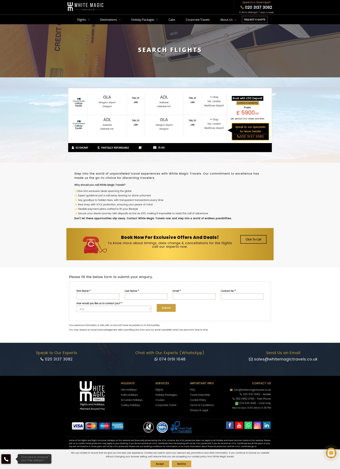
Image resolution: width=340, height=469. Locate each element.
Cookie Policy (198, 400)
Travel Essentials (200, 395)
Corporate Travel (165, 405)
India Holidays (129, 395)
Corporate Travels (198, 20)
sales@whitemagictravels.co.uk (285, 359)
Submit (166, 308)
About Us (226, 20)
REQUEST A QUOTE (254, 19)
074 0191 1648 (172, 359)
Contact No (228, 291)
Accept (160, 463)
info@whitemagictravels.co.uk (252, 390)
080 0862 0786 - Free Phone (253, 399)
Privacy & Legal (199, 410)
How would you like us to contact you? (99, 303)
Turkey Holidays (130, 405)
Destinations (108, 20)
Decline (181, 463)
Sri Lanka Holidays (132, 400)
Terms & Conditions (202, 405)
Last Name (132, 291)
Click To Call (253, 239)
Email (177, 291)
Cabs (172, 20)
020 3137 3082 (258, 7)
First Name (83, 291)
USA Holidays (129, 390)
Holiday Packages (142, 20)
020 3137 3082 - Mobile (257, 394)
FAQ (192, 390)
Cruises (160, 400)
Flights (81, 20)
